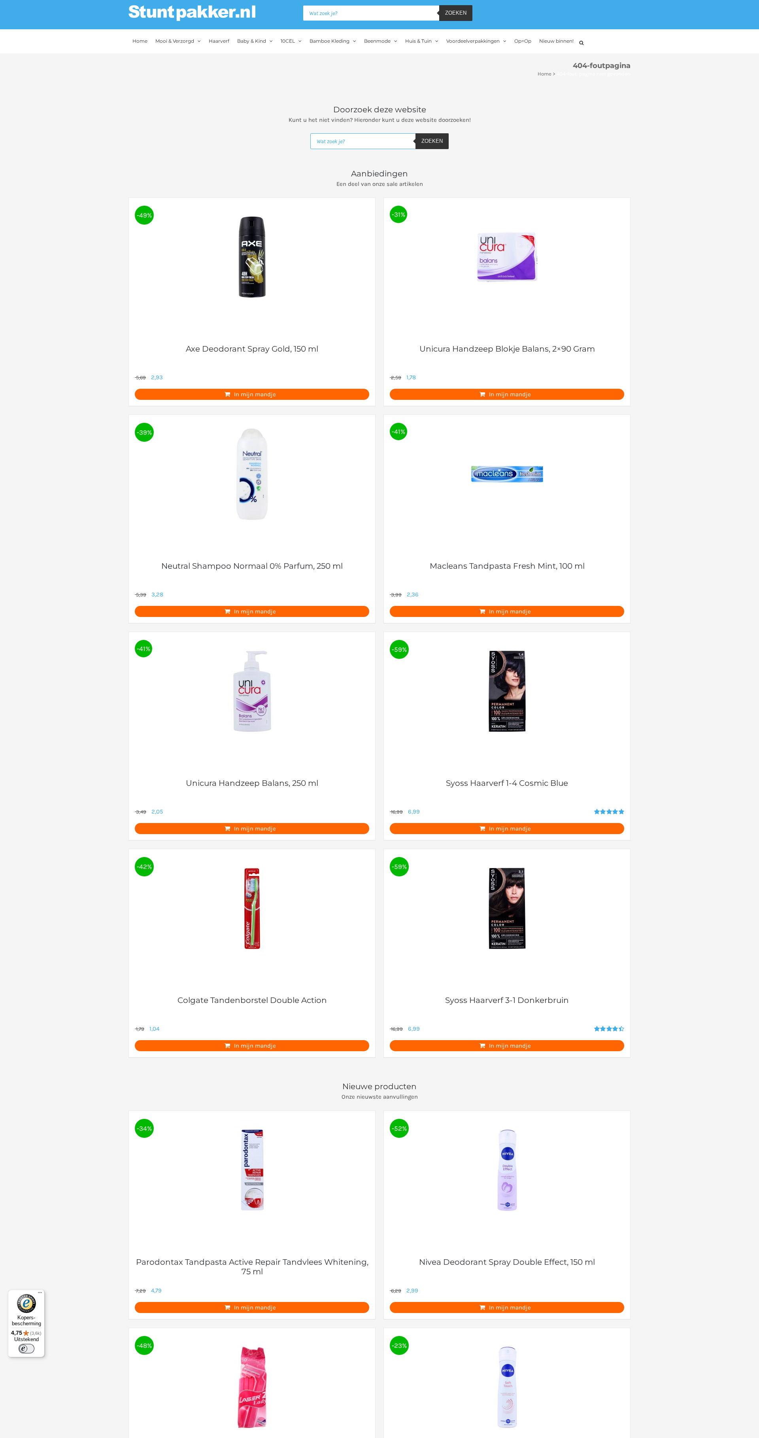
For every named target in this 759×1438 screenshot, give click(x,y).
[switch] (26, 1348)
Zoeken (455, 13)
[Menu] (40, 1294)
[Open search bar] (581, 42)
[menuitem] (139, 41)
